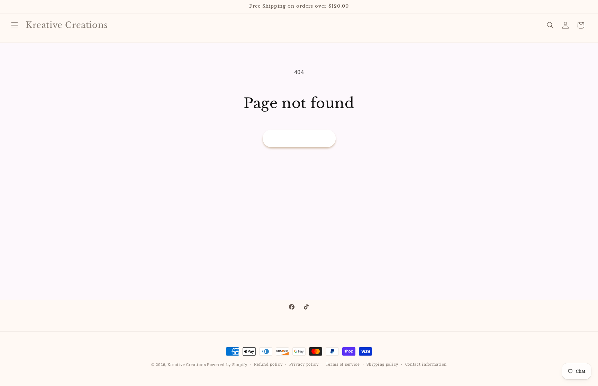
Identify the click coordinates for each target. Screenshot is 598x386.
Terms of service (343, 364)
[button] (14, 25)
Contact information (426, 364)
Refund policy (268, 364)
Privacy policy (304, 364)
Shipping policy (382, 364)
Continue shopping (299, 138)
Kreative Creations (186, 364)
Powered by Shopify (227, 364)
